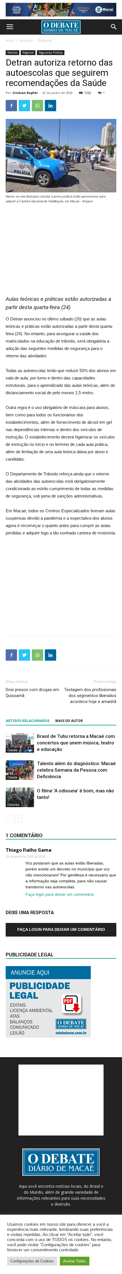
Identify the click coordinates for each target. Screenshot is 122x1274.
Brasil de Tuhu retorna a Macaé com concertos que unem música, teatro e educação (76, 742)
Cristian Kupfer (25, 93)
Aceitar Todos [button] (74, 1261)
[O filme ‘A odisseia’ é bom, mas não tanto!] (20, 797)
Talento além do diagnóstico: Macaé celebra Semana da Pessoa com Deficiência (76, 770)
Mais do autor (69, 721)
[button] (114, 27)
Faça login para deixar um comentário (60, 894)
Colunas (13, 805)
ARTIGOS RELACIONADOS (27, 721)
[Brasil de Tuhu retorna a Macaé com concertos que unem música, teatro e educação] (20, 743)
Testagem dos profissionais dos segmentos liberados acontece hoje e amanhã (90, 695)
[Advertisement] (61, 246)
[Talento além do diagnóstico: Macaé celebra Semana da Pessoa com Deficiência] (20, 770)
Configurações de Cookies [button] (32, 1261)
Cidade (12, 750)
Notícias (26, 40)
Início (10, 40)
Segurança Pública (51, 52)
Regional (45, 40)
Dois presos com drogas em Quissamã (32, 692)
